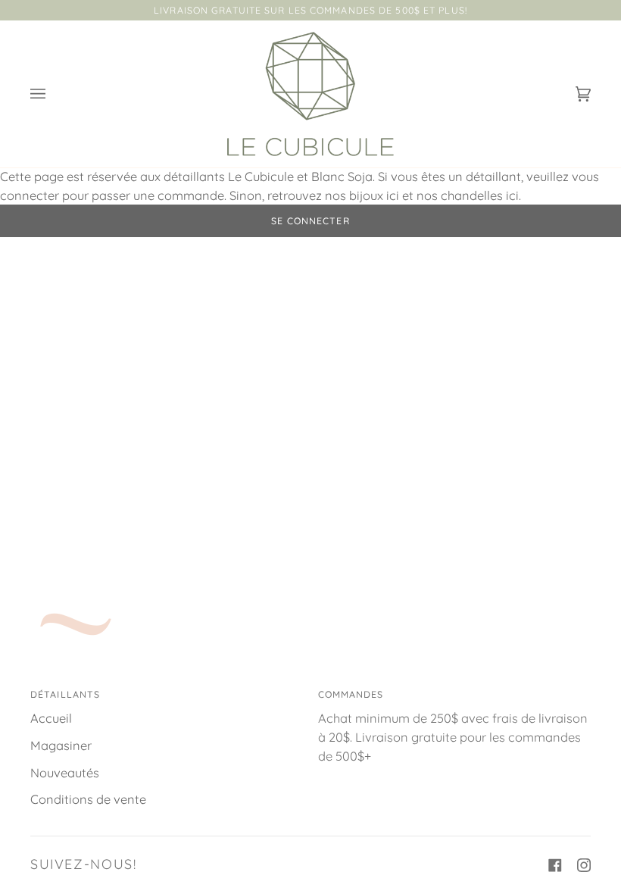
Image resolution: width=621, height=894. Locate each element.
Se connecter (310, 221)
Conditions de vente (88, 799)
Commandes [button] (351, 694)
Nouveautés (64, 772)
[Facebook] (555, 865)
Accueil (51, 718)
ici (392, 195)
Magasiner (61, 745)
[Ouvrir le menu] (53, 93)
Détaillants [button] (65, 694)
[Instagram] (584, 865)
